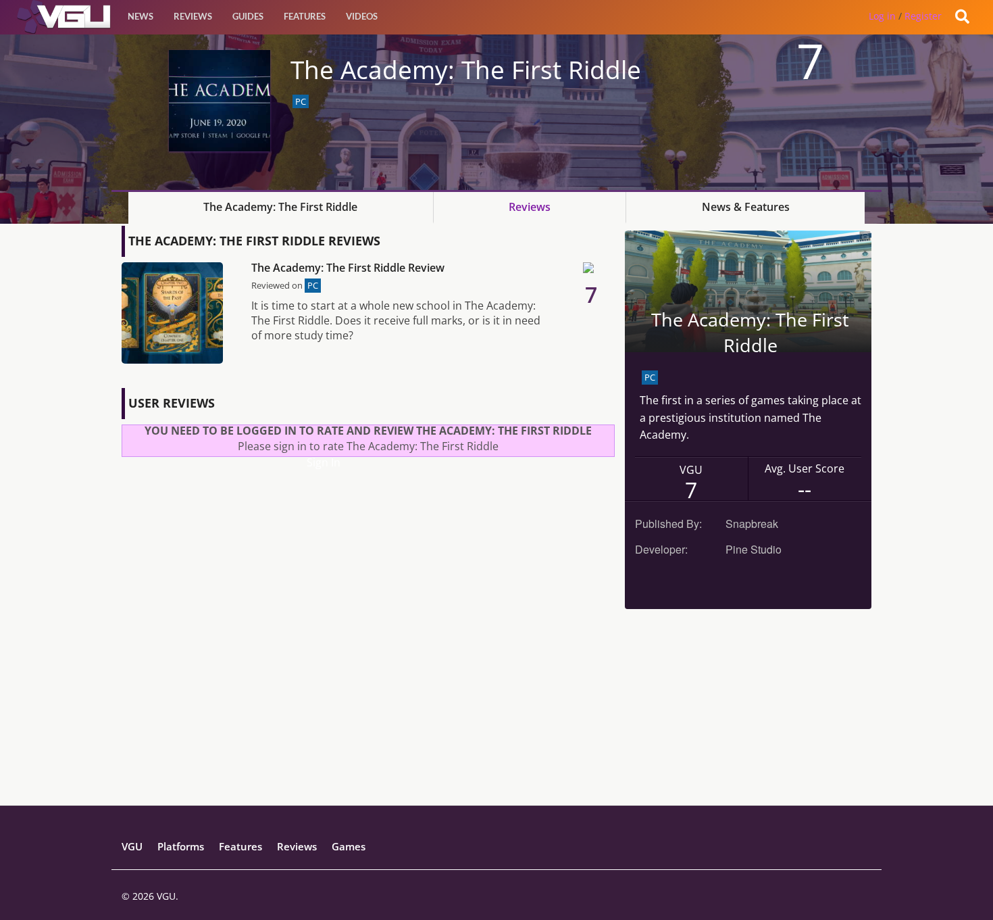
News (140, 16)
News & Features (746, 206)
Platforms (180, 846)
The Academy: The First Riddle (280, 206)
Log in (882, 15)
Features (305, 16)
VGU (132, 846)
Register (923, 15)
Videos (362, 16)
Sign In (323, 462)
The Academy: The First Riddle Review (347, 267)
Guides (247, 16)
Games (348, 846)
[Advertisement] (497, 710)
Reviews (193, 16)
